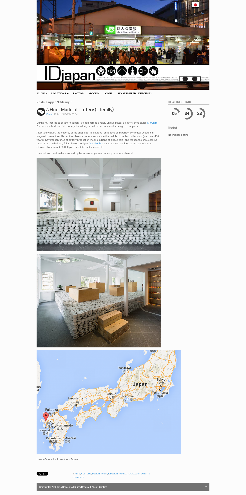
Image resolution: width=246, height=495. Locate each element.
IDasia (104, 474)
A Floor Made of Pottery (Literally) (80, 110)
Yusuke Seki (96, 143)
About (94, 487)
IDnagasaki (134, 474)
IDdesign (113, 474)
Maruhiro (152, 122)
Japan (144, 474)
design (96, 474)
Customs (86, 474)
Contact (103, 487)
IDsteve (49, 114)
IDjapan (123, 474)
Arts (77, 474)
